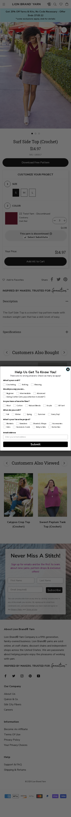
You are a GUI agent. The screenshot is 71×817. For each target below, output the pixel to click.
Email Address (9, 433)
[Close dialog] (68, 369)
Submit (36, 444)
